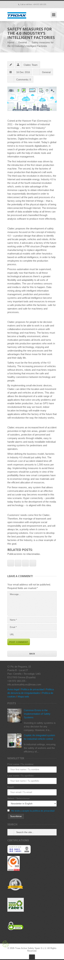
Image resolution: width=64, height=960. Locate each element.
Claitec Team (31, 64)
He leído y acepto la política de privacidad (32, 810)
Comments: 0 (23, 79)
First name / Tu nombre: (20, 764)
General (22, 42)
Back (32, 653)
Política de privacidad (32, 689)
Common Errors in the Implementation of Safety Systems (37, 714)
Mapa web (23, 696)
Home (10, 42)
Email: (10, 787)
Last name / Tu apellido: (20, 775)
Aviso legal (13, 689)
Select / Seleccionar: (18, 798)
